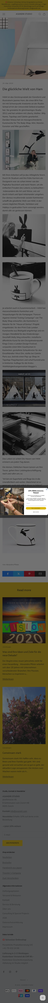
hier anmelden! (36, 508)
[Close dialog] (46, 489)
